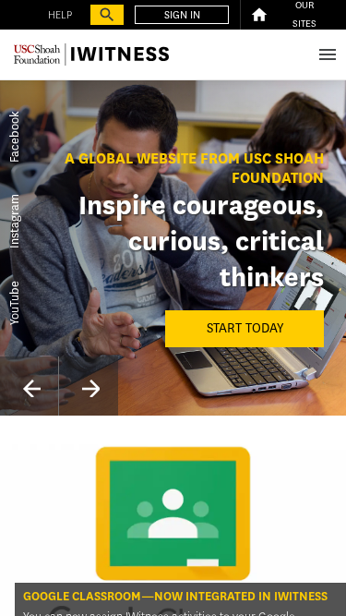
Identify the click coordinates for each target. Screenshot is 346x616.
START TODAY (245, 328)
